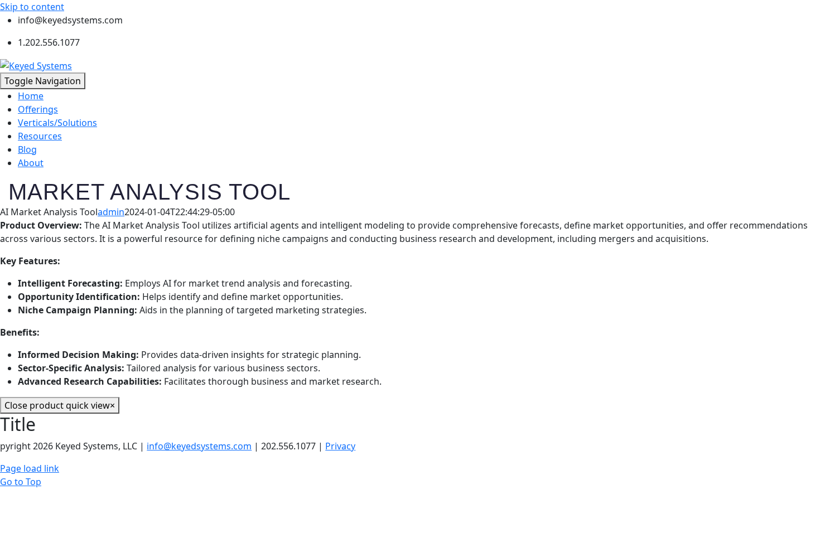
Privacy (340, 446)
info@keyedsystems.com (199, 446)
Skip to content (32, 7)
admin (111, 212)
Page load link (29, 468)
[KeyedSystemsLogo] (36, 65)
